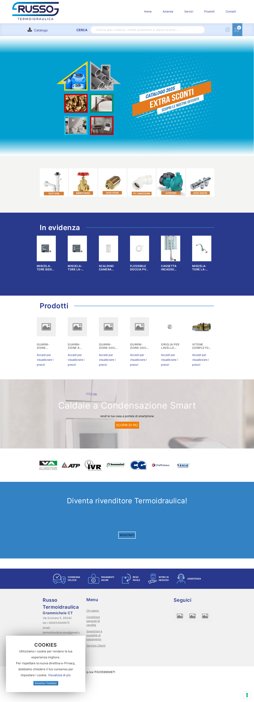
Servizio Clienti (95, 645)
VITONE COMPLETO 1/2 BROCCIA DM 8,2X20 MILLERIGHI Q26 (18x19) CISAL (142, 346)
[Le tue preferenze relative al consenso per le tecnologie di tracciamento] (247, 695)
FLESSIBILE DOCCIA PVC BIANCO (80, 267)
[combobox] (147, 30)
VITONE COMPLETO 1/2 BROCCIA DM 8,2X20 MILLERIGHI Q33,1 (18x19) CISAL (204, 346)
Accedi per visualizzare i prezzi (48, 281)
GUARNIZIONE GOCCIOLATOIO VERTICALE (80, 346)
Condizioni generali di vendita (93, 621)
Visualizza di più (59, 675)
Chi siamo (92, 610)
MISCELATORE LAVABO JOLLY (204, 267)
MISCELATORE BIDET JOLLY (172, 267)
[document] (45, 664)
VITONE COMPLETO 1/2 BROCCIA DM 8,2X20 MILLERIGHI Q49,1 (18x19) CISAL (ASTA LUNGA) (173, 346)
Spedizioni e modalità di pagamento (94, 635)
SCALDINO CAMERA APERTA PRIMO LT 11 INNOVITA (48, 267)
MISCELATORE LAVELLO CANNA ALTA (142, 267)
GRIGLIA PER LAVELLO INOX (111, 346)
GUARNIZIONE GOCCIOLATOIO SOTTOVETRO (48, 346)
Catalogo (41, 30)
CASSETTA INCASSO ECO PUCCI (110, 267)
